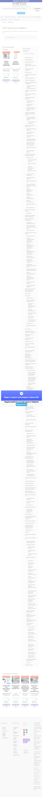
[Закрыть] (40, 392)
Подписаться (21, 404)
